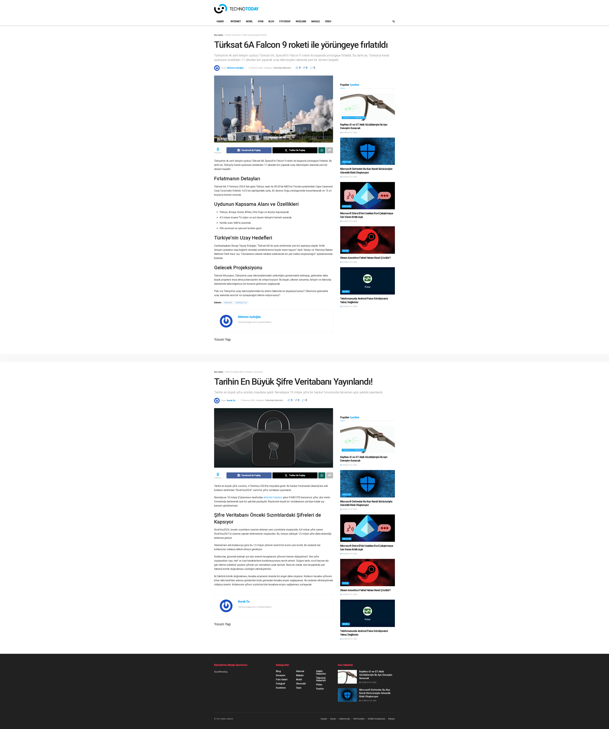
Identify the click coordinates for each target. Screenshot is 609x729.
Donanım (280, 675)
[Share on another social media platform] (329, 150)
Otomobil (301, 683)
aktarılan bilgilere (272, 497)
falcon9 (228, 303)
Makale (315, 21)
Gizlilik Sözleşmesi (376, 719)
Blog (271, 21)
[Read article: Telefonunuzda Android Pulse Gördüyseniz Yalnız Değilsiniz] (367, 281)
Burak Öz (231, 400)
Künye (333, 719)
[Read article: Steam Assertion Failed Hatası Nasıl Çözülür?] (367, 240)
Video (328, 21)
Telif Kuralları (359, 719)
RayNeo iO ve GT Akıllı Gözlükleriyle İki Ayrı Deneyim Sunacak (375, 675)
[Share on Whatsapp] (321, 150)
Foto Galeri (282, 679)
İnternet (236, 21)
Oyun (260, 21)
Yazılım (346, 162)
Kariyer (324, 719)
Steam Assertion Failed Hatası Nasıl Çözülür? (365, 257)
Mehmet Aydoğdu (235, 68)
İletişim (391, 719)
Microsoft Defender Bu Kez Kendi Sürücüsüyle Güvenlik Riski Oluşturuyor (374, 693)
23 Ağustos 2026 (349, 133)
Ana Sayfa (218, 35)
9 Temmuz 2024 (256, 68)
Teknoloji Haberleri (282, 68)
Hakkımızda (344, 719)
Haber (220, 21)
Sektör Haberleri (321, 672)
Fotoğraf (285, 21)
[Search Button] (394, 21)
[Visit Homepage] (236, 8)
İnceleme (301, 21)
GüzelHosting (220, 671)
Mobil (249, 21)
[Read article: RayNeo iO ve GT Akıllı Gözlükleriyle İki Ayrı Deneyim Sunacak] (367, 107)
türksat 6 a (241, 303)
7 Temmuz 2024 (248, 400)
